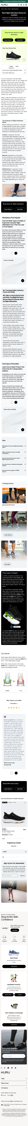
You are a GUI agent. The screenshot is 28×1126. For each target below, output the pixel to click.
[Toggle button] (22, 280)
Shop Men (20, 40)
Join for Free (8, 994)
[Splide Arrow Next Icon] (15, 253)
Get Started (14, 1024)
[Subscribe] (23, 1056)
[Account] (23, 5)
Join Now (14, 930)
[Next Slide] (0, 1)
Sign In (20, 994)
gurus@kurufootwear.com (15, 1101)
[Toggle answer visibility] (25, 445)
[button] (18, 5)
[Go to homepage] (5, 1072)
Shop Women (8, 40)
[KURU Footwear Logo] (4, 4)
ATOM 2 (4, 829)
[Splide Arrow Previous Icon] (12, 253)
